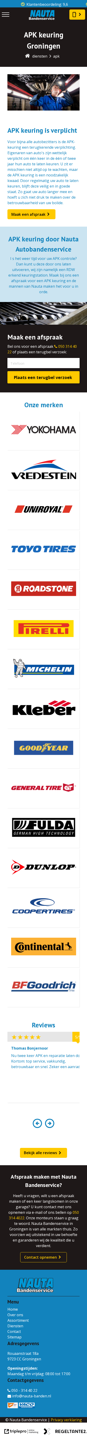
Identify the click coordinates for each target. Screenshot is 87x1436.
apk (56, 56)
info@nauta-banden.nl (31, 1396)
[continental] (43, 947)
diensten (39, 56)
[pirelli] (43, 629)
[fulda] (43, 828)
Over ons (15, 1314)
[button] (37, 1126)
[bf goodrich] (43, 987)
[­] (5, 14)
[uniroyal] (43, 510)
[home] (27, 56)
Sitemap (14, 1337)
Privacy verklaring (66, 1419)
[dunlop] (43, 868)
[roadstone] (43, 589)
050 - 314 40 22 (24, 1390)
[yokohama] (43, 430)
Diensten (15, 1325)
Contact (14, 1331)
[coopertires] (43, 908)
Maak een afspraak (28, 214)
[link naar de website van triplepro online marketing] (21, 1432)
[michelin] (43, 669)
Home (12, 1309)
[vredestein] (43, 470)
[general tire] (43, 788)
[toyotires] (43, 550)
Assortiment (18, 1320)
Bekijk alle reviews (40, 1152)
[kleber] (43, 709)
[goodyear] (43, 749)
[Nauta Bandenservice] (41, 19)
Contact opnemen (40, 1257)
